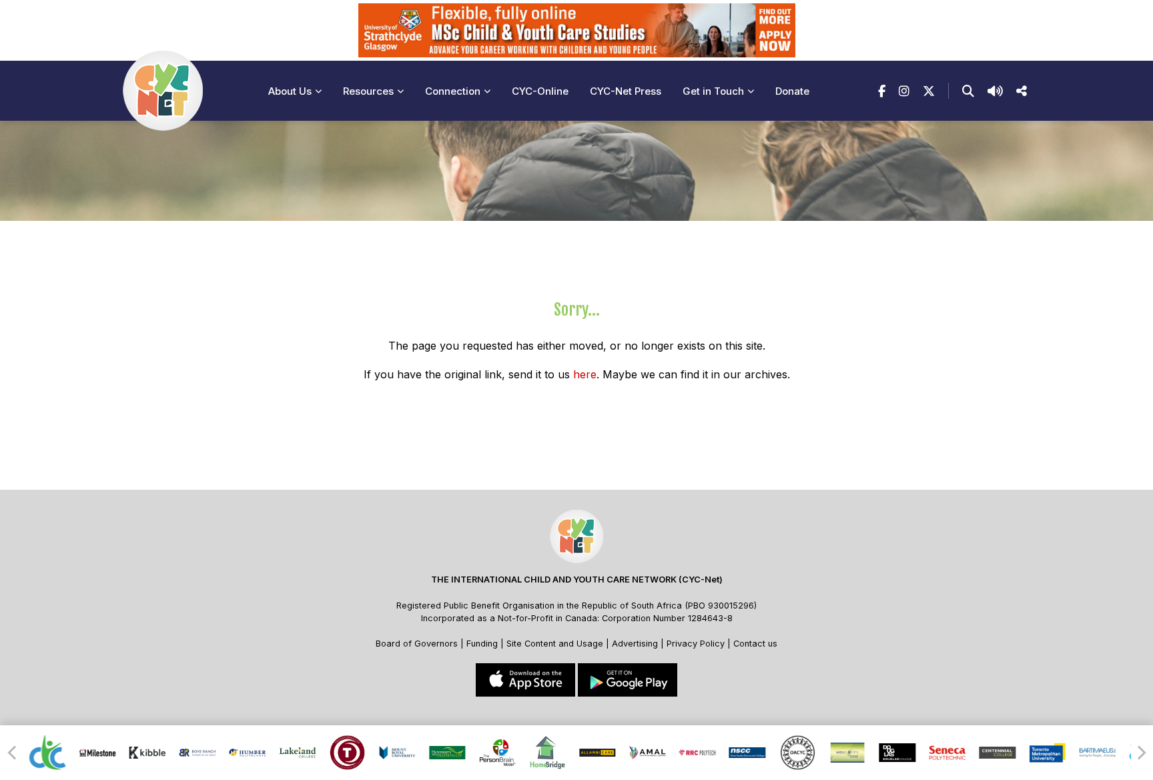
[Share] (1021, 91)
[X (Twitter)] (928, 91)
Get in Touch (713, 91)
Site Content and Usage (554, 644)
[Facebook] (882, 91)
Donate (792, 91)
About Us (290, 91)
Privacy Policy (696, 644)
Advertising (636, 644)
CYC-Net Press (625, 91)
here (585, 374)
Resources (368, 91)
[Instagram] (904, 91)
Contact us (755, 644)
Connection (452, 91)
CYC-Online (540, 91)
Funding (482, 644)
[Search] (968, 91)
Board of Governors (417, 644)
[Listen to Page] (995, 91)
